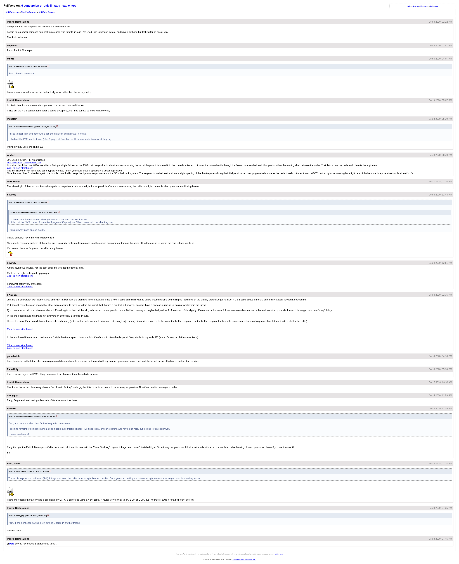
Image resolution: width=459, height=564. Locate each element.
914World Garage (47, 12)
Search (416, 6)
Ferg (11, 543)
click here (279, 554)
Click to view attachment (20, 168)
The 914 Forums (28, 12)
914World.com (12, 12)
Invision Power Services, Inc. (244, 559)
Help (409, 6)
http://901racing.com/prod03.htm (24, 162)
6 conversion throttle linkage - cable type (48, 5)
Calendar (434, 6)
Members (424, 6)
